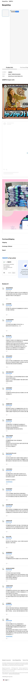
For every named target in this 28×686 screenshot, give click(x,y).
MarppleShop (5, 1)
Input (13, 272)
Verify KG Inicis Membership (14, 673)
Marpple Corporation (6, 660)
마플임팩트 (10, 72)
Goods (9, 74)
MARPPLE (11, 1)
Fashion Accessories (16, 74)
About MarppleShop (17, 660)
